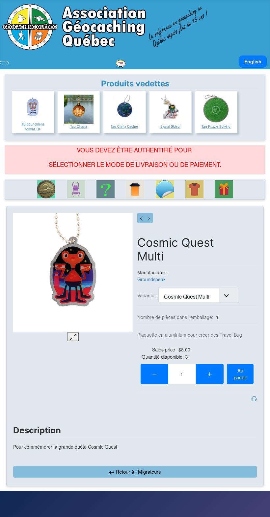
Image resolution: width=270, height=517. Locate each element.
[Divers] (105, 189)
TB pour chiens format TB (32, 126)
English (252, 61)
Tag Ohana (78, 126)
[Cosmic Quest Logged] (141, 218)
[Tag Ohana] (79, 109)
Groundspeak (151, 279)
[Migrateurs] (75, 189)
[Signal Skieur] (170, 109)
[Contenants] (135, 189)
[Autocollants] (164, 189)
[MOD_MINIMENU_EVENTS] (120, 63)
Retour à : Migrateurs (137, 471)
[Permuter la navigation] (4, 62)
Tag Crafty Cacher (124, 126)
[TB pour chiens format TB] (33, 107)
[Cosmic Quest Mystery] (149, 218)
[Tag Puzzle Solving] (216, 109)
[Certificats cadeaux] (223, 189)
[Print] (254, 398)
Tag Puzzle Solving (216, 126)
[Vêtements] (194, 189)
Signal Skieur (170, 126)
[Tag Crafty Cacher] (124, 109)
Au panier (240, 374)
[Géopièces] (46, 189)
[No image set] (73, 272)
